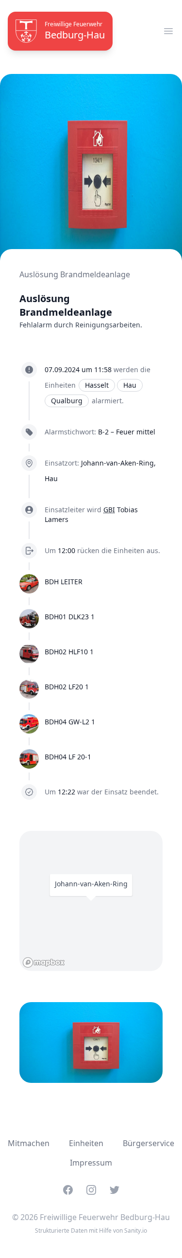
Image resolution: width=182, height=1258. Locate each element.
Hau (129, 385)
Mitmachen (29, 1143)
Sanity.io (135, 1230)
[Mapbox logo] (43, 962)
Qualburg (67, 400)
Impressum (91, 1162)
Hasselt (97, 385)
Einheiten (86, 1143)
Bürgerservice (148, 1143)
